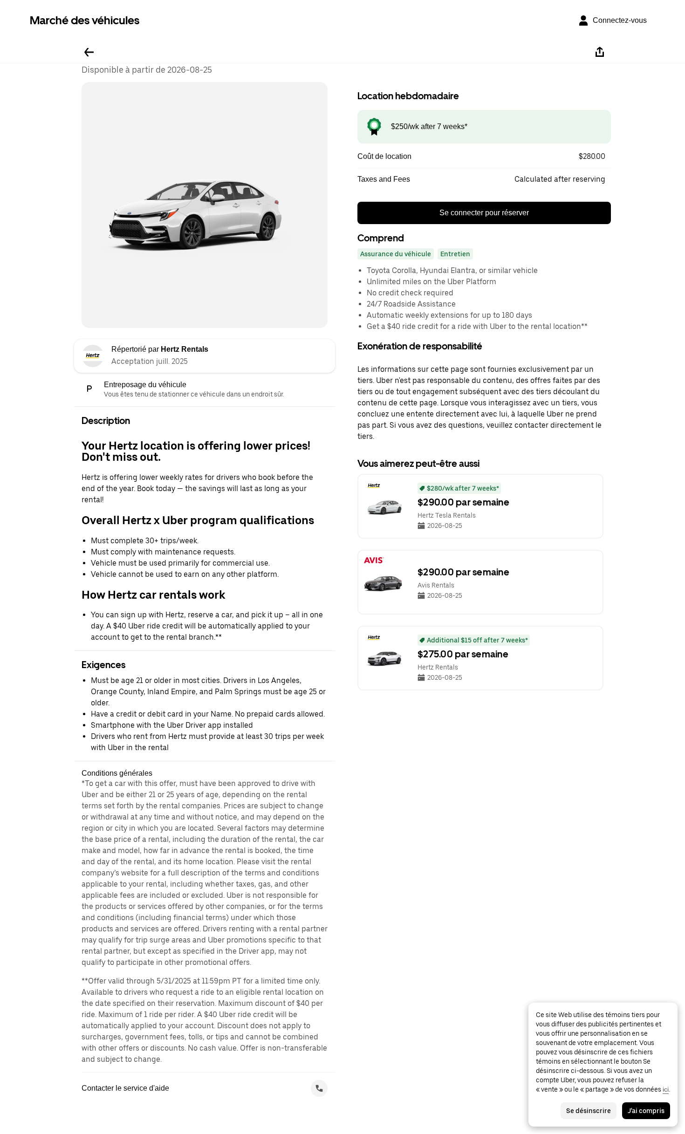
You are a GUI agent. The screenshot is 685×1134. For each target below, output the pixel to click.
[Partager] (600, 52)
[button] (484, 156)
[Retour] (89, 52)
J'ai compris (646, 1110)
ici (666, 1089)
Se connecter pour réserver (484, 213)
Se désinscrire (588, 1110)
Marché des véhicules (84, 20)
